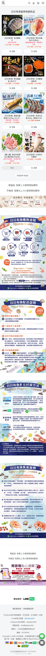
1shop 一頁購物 (26, 654)
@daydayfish (30, 618)
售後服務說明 (28, 608)
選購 (13, 32)
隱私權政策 (17, 608)
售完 (12, 149)
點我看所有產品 (23, 175)
